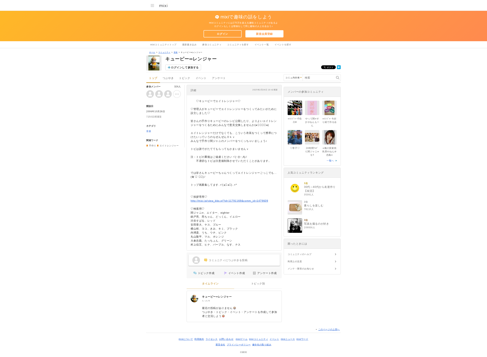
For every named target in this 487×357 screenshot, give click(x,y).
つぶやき (168, 78)
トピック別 (258, 283)
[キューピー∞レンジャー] (194, 298)
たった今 (206, 301)
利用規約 (199, 339)
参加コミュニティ (211, 44)
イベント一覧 (262, 44)
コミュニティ (164, 52)
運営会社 (220, 344)
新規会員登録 (264, 33)
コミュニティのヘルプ (300, 254)
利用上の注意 (295, 261)
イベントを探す (283, 44)
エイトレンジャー (169, 145)
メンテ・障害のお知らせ (301, 268)
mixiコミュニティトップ (163, 44)
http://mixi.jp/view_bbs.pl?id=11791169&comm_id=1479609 (229, 200)
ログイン (222, 33)
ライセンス (212, 339)
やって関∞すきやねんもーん (312, 122)
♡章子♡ (295, 148)
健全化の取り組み (261, 344)
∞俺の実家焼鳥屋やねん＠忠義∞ (329, 151)
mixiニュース (288, 339)
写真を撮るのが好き (316, 223)
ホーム (152, 52)
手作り (152, 145)
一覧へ (330, 160)
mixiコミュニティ (258, 339)
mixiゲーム (241, 339)
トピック (184, 78)
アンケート (219, 78)
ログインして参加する (185, 67)
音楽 (176, 52)
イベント (201, 78)
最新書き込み (189, 44)
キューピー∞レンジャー (217, 296)
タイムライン (210, 283)
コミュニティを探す (238, 44)
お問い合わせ (226, 339)
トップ (153, 78)
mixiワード (302, 339)
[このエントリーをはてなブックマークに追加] (339, 68)
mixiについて (186, 339)
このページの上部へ (329, 329)
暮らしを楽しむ (313, 205)
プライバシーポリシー (239, 344)
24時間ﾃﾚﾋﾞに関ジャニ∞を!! (312, 151)
